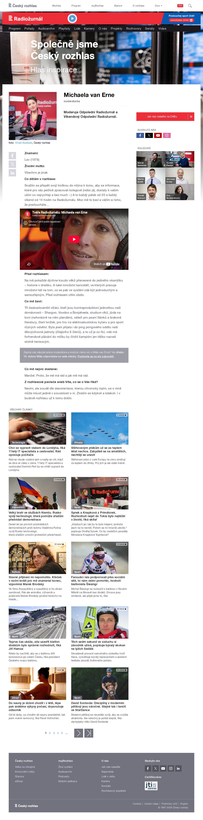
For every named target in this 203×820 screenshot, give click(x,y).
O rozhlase (138, 5)
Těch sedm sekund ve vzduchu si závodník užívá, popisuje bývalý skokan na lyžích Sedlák (98, 645)
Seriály (149, 28)
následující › (78, 733)
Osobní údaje (151, 803)
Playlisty (64, 28)
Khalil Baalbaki (23, 142)
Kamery (89, 28)
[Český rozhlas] (23, 5)
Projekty (116, 28)
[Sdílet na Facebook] (12, 155)
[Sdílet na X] (12, 164)
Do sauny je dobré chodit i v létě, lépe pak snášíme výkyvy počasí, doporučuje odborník (36, 706)
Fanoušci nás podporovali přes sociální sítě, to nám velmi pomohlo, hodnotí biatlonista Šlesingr (98, 580)
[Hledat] (190, 5)
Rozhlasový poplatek (114, 790)
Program (76, 5)
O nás (103, 28)
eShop (19, 781)
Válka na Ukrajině (25, 766)
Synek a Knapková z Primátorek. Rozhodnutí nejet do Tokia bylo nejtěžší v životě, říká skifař (98, 516)
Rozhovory (133, 28)
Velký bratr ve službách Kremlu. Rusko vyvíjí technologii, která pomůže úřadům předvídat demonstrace (36, 516)
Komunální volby (25, 771)
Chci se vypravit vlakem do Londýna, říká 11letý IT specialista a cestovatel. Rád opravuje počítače (37, 451)
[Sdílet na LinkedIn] (12, 172)
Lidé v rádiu (108, 776)
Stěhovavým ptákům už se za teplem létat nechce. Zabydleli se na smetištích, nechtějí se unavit (98, 451)
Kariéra (106, 781)
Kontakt (106, 786)
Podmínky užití (169, 803)
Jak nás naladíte (111, 766)
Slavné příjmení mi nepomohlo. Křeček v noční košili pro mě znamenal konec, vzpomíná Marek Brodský (35, 580)
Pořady (29, 28)
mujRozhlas (97, 5)
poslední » (88, 733)
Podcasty (63, 776)
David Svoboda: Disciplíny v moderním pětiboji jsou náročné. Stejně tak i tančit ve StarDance (98, 706)
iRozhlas (56, 5)
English (184, 803)
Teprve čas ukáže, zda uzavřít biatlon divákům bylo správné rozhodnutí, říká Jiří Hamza (35, 645)
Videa (162, 28)
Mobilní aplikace (67, 781)
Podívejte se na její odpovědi (96, 356)
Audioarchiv (46, 28)
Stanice (118, 5)
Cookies (137, 803)
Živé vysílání (65, 766)
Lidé (77, 28)
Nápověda (108, 771)
